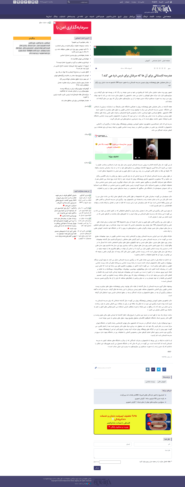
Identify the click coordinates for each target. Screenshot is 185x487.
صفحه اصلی (167, 16)
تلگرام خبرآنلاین (32, 2)
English (154, 2)
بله (18, 2)
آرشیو (121, 2)
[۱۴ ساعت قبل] (84, 222)
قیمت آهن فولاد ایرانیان (42, 48)
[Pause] (135, 157)
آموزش (147, 60)
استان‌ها (48, 16)
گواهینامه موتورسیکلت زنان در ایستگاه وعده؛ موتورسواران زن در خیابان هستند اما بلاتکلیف (74, 89)
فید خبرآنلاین (36, 2)
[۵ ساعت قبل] (84, 234)
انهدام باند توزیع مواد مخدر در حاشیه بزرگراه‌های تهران (71, 75)
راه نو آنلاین (39, 43)
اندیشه (92, 16)
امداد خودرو (22, 50)
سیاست (158, 16)
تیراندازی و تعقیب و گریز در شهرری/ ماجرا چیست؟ (72, 62)
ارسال (97, 468)
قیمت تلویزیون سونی (43, 45)
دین (86, 16)
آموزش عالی (161, 381)
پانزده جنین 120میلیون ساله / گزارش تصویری (149, 398)
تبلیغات (127, 2)
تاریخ (119, 16)
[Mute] (139, 157)
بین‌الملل (132, 16)
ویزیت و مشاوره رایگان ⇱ (118, 427)
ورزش (125, 16)
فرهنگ (145, 16)
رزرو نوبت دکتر (34, 53)
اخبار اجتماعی (156, 60)
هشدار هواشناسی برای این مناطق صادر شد (75, 100)
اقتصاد (152, 16)
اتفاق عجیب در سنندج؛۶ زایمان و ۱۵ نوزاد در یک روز (72, 72)
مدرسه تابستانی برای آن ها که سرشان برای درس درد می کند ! (137, 75)
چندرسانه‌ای (71, 16)
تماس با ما (141, 2)
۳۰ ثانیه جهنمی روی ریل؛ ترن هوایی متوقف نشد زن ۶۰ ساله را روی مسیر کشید (72, 50)
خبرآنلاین (158, 9)
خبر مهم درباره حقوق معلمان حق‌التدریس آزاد (74, 79)
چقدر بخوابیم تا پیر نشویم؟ (80, 42)
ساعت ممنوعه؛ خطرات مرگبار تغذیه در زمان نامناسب (72, 46)
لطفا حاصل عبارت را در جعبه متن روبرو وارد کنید (155, 461)
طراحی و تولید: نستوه (81, 484)
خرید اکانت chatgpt (33, 50)
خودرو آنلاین (100, 16)
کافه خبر (80, 16)
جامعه (139, 16)
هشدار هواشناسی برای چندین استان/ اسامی (74, 55)
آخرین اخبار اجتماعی (82, 38)
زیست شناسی (150, 381)
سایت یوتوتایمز (45, 50)
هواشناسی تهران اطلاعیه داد (80, 59)
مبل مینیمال (32, 45)
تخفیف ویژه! (114, 156)
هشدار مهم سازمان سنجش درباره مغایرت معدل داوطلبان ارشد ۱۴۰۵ (73, 83)
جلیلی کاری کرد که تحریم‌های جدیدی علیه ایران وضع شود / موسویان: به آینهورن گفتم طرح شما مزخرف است (65, 233)
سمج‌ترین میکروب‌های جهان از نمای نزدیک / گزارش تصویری (145, 402)
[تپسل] (95, 47)
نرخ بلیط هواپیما (44, 53)
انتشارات (62, 16)
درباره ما (134, 2)
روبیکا (14, 2)
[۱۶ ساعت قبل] (84, 211)
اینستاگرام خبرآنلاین (29, 2)
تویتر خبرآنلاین (25, 2)
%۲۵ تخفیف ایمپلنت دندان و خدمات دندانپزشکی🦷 (118, 417)
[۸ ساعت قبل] (84, 198)
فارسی (167, 2)
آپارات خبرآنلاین (22, 2)
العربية (161, 2)
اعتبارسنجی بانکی (28, 48)
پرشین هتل (23, 45)
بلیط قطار (19, 48)
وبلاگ (55, 16)
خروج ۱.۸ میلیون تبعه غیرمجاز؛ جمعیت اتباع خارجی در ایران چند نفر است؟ (71, 67)
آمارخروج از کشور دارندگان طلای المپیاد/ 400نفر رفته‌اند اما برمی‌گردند (142, 395)
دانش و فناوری (111, 16)
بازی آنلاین (31, 43)
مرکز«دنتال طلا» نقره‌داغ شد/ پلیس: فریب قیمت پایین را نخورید (71, 95)
